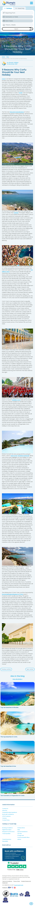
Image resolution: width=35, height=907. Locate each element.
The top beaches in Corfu (8, 737)
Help (18, 829)
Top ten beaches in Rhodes (9, 707)
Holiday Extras (21, 828)
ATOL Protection (6, 816)
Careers (4, 818)
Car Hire (19, 833)
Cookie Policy (6, 820)
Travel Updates (6, 833)
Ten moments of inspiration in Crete (12, 795)
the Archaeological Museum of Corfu (12, 594)
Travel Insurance (6, 839)
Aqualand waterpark (23, 456)
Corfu (3, 79)
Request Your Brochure (8, 831)
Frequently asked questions (9, 812)
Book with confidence (8, 814)
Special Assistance (22, 831)
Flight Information (6, 829)
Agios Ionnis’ (14, 456)
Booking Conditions (7, 828)
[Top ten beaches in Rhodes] (17, 694)
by (12, 62)
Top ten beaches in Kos (8, 766)
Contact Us (5, 808)
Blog (8, 57)
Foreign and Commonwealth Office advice (23, 837)
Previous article (6, 669)
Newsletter (5, 841)
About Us (4, 810)
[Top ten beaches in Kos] (17, 752)
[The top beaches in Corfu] (17, 723)
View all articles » (17, 679)
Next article (30, 669)
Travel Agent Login (18, 885)
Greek (20, 93)
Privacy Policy (16, 881)
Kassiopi (16, 213)
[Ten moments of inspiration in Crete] (17, 782)
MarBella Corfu (16, 400)
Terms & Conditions (7, 881)
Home (3, 57)
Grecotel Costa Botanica (17, 112)
